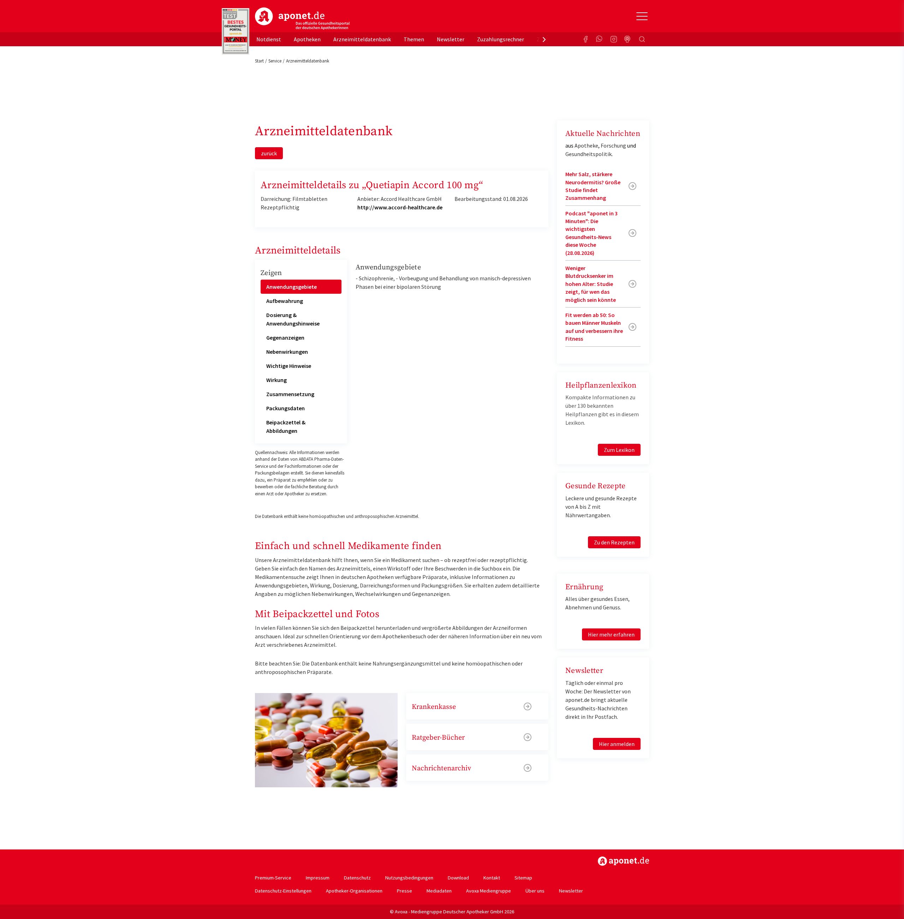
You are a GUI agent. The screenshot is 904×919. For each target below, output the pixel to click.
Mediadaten (439, 891)
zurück (269, 153)
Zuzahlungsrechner (500, 39)
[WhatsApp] (600, 39)
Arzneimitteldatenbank (362, 39)
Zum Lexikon (619, 449)
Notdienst (268, 39)
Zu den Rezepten (614, 542)
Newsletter (450, 39)
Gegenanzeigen (285, 337)
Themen (414, 39)
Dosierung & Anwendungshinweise (293, 319)
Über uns (535, 891)
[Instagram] (614, 39)
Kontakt (491, 878)
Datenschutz (357, 878)
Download (458, 878)
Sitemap (523, 878)
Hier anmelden (617, 743)
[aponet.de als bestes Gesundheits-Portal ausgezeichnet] (235, 31)
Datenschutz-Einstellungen (283, 891)
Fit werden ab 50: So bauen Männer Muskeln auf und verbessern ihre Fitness (594, 326)
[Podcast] (628, 39)
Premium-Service (273, 878)
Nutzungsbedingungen (409, 878)
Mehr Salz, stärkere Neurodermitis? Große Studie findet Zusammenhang (592, 186)
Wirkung (276, 379)
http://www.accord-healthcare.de (399, 207)
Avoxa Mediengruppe (488, 891)
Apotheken (307, 39)
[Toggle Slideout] (642, 16)
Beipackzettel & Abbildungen (285, 426)
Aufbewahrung (284, 300)
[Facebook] (585, 39)
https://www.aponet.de (623, 861)
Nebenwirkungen (287, 351)
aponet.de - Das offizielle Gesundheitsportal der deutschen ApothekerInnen (302, 18)
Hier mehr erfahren (611, 634)
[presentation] (544, 39)
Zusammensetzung (290, 394)
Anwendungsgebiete (291, 286)
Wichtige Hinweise (288, 365)
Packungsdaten (285, 408)
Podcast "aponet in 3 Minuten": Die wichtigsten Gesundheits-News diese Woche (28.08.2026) (591, 233)
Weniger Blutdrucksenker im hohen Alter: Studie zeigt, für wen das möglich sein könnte (590, 283)
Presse (404, 891)
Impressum (317, 878)
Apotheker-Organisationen (354, 891)
